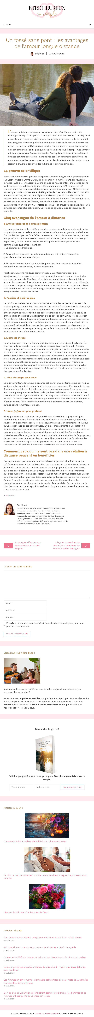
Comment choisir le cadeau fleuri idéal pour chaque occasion (35, 841)
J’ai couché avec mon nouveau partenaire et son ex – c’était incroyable (40, 947)
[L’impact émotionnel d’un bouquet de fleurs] (47, 907)
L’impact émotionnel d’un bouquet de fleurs (26, 912)
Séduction (10, 496)
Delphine (39, 53)
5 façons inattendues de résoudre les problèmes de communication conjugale (66, 545)
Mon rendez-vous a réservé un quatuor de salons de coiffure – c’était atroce (43, 937)
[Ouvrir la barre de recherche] (90, 24)
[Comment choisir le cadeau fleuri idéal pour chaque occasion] (47, 836)
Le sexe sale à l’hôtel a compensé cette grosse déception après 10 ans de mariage (45, 957)
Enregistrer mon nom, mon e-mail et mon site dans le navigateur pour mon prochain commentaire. (45, 625)
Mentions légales (52, 1013)
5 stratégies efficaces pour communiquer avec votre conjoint (28, 545)
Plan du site (40, 1013)
